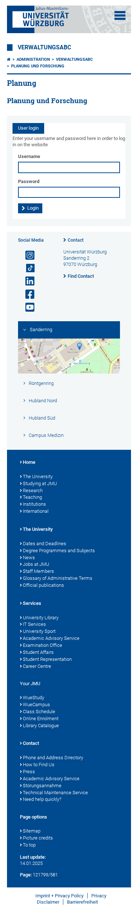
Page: (26, 874)
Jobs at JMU (36, 564)
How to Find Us (38, 764)
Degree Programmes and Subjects (59, 550)
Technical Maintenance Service (55, 792)
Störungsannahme (42, 785)
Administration (33, 59)
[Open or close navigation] (119, 15)
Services (32, 603)
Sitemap (31, 831)
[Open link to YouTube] (27, 307)
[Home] (9, 59)
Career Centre (37, 666)
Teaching (32, 497)
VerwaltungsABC (44, 47)
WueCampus (36, 704)
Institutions (34, 504)
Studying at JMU (40, 483)
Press (29, 771)
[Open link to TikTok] (27, 268)
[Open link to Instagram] (27, 255)
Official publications (43, 585)
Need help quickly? (42, 799)
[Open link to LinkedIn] (27, 281)
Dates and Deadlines (44, 543)
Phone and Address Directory (53, 757)
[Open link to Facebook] (27, 294)
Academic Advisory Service (51, 638)
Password (28, 181)
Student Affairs (38, 652)
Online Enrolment (41, 718)
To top (29, 845)
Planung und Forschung (37, 66)
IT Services (34, 624)
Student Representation (47, 659)
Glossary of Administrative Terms (57, 578)
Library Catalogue (41, 725)
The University (38, 476)
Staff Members (38, 571)
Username (29, 156)
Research (33, 490)
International (36, 511)
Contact (76, 240)
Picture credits (38, 838)
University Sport (39, 631)
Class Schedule (39, 711)
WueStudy (33, 697)
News (29, 557)
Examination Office (42, 645)
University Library (41, 617)
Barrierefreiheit (82, 902)
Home (29, 462)
